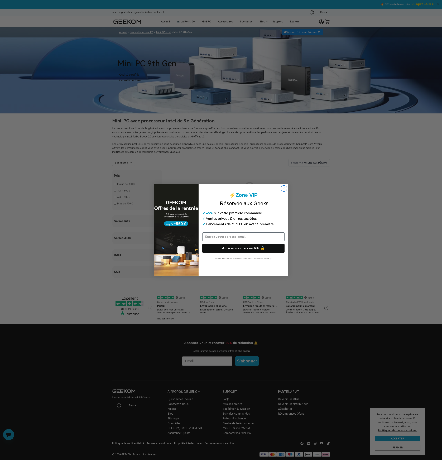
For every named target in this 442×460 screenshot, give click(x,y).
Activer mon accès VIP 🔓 (243, 248)
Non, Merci (243, 267)
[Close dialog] (284, 188)
